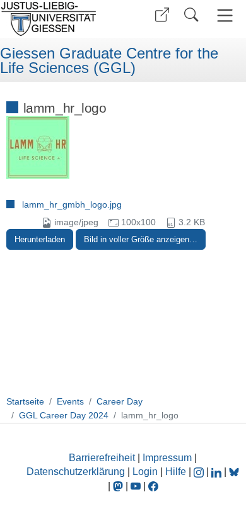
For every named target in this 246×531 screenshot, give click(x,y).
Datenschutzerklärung (75, 471)
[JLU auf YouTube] (136, 486)
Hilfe (175, 471)
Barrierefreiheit (102, 457)
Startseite (25, 401)
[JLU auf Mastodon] (119, 486)
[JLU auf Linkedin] (217, 471)
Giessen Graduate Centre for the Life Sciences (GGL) (109, 61)
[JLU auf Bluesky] (234, 471)
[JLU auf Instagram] (200, 471)
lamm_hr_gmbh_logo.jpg (72, 204)
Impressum (167, 457)
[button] (162, 14)
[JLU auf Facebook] (153, 486)
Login (146, 471)
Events (70, 401)
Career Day (120, 401)
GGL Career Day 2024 (63, 415)
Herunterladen (40, 239)
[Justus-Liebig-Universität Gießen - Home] (60, 19)
